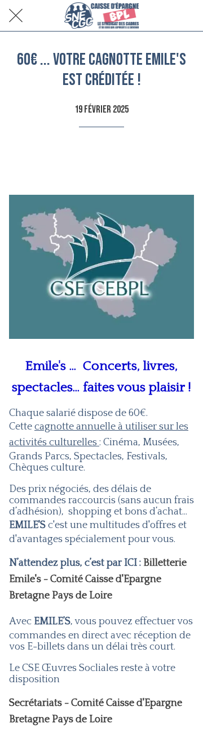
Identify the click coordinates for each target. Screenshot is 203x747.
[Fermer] (16, 16)
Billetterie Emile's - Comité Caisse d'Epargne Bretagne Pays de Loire (98, 579)
